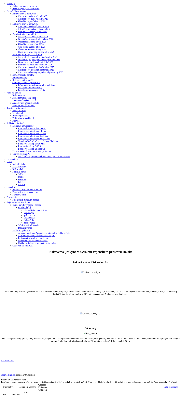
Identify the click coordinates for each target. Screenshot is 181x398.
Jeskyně (16, 121)
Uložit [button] (25, 392)
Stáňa (20, 174)
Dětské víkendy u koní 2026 (25, 24)
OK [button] (5, 394)
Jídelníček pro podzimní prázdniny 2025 (36, 70)
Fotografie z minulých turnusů (25, 200)
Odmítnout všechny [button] (27, 387)
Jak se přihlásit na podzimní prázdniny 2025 (37, 57)
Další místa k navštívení (23, 118)
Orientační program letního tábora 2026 (35, 39)
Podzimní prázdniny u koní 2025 (27, 54)
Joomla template (8, 375)
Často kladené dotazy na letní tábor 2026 (36, 52)
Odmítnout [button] (16, 394)
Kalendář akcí (13, 159)
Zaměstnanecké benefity (23, 75)
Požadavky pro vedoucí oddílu (31, 90)
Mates (20, 177)
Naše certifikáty (19, 166)
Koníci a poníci (19, 172)
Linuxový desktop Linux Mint (31, 143)
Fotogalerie (12, 197)
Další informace (171, 387)
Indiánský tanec (25, 228)
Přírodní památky (20, 115)
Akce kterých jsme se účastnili (25, 8)
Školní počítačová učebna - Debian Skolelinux (39, 141)
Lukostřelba (29, 220)
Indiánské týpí (24, 207)
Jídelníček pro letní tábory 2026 (32, 49)
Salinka (21, 184)
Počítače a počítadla (21, 230)
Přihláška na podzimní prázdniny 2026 (35, 64)
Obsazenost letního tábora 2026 (32, 42)
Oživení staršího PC (21, 154)
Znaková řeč (29, 223)
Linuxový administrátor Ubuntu (32, 131)
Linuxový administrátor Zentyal (32, 133)
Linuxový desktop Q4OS (29, 146)
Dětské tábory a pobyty (17, 11)
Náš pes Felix (18, 169)
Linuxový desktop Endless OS (31, 149)
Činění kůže (29, 217)
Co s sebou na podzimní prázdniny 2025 (36, 67)
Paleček (21, 182)
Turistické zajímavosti (16, 108)
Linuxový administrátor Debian (32, 128)
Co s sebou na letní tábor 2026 (31, 47)
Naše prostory (18, 95)
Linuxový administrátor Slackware (33, 136)
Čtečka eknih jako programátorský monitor (37, 243)
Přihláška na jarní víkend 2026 (31, 21)
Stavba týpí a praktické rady (36, 210)
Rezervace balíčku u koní (23, 105)
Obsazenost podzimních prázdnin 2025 (35, 62)
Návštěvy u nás (19, 194)
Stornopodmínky (19, 77)
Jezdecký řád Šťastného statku (25, 103)
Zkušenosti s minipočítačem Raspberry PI (36, 235)
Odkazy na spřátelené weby (24, 6)
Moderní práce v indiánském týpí (33, 240)
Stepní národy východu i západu (26, 205)
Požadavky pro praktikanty (30, 87)
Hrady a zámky (19, 110)
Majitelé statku (18, 164)
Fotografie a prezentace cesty (25, 192)
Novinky (11, 3)
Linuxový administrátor (22, 126)
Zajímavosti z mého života (18, 202)
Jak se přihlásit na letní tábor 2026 (33, 36)
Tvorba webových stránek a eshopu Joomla (31, 151)
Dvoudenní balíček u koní (24, 100)
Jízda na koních (14, 92)
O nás (9, 161)
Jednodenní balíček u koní (24, 98)
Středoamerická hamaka (28, 225)
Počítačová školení (15, 123)
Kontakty (11, 187)
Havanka (22, 179)
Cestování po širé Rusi (22, 245)
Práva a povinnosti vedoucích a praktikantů (37, 85)
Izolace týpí (29, 212)
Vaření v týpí (29, 215)
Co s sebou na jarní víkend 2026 (32, 16)
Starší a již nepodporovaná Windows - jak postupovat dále (44, 156)
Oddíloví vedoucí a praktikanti (26, 82)
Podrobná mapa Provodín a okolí (27, 189)
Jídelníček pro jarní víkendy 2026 (33, 19)
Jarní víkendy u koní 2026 (24, 13)
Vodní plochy (18, 113)
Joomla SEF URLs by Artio (7, 360)
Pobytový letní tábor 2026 (24, 34)
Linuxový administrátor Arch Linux (34, 138)
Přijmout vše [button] (8, 387)
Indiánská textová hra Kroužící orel (33, 238)
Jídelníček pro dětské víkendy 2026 (34, 29)
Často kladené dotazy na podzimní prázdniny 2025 (40, 72)
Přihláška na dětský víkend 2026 (32, 31)
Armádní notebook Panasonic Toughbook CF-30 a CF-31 (44, 233)
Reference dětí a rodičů (22, 80)
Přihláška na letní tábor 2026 (31, 44)
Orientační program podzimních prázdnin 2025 (39, 59)
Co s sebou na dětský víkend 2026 (33, 26)
